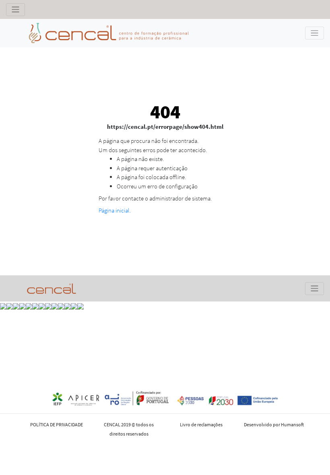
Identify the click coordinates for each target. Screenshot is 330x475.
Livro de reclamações (201, 424)
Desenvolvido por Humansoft (274, 424)
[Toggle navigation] (15, 9)
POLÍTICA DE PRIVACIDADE (56, 424)
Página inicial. (115, 210)
